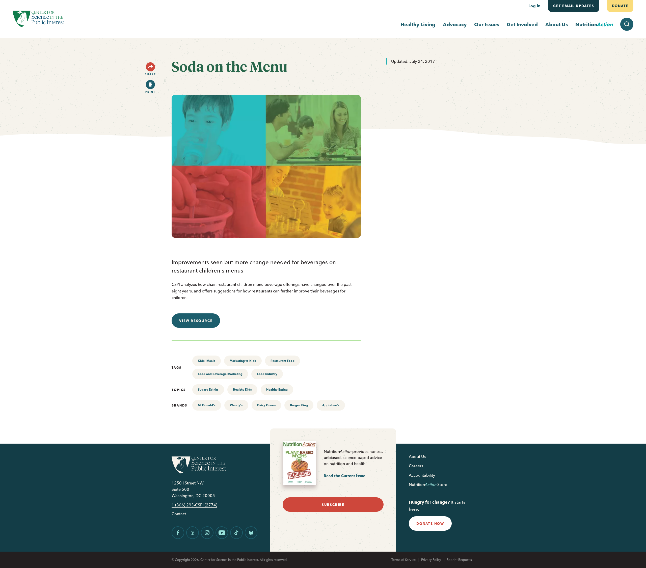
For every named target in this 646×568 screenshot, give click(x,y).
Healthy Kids (242, 389)
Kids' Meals (206, 361)
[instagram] (207, 532)
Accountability (422, 475)
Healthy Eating (277, 389)
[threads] (192, 532)
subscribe (333, 505)
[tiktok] (236, 532)
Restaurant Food (282, 361)
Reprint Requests (459, 560)
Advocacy (455, 24)
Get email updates (573, 6)
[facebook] (178, 532)
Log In (534, 5)
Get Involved (522, 24)
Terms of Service (403, 560)
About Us (556, 24)
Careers (416, 465)
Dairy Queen (266, 405)
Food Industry (267, 374)
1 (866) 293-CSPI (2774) (194, 505)
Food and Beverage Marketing (220, 374)
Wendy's (236, 405)
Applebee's (330, 405)
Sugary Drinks (208, 389)
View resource (195, 321)
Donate (620, 6)
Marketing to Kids (243, 361)
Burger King (299, 405)
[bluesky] (251, 532)
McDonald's (207, 405)
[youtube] (222, 532)
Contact (179, 513)
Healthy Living (417, 24)
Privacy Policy (431, 560)
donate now (430, 524)
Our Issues (486, 24)
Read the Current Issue (344, 476)
